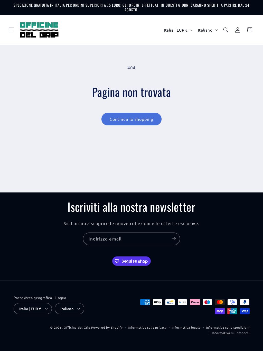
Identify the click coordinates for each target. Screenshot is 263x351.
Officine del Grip (77, 327)
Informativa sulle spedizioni (228, 327)
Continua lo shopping (132, 119)
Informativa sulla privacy (147, 327)
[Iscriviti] (174, 239)
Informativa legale (186, 327)
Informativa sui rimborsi (231, 333)
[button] (11, 30)
